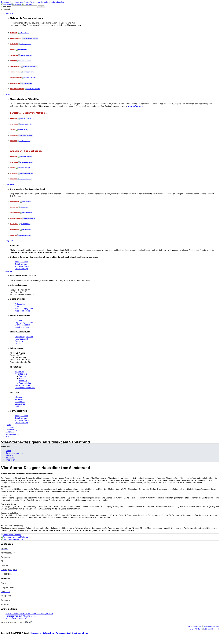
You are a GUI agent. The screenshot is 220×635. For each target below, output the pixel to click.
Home (8, 451)
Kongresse (10, 432)
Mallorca (9, 13)
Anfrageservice (21, 262)
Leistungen (10, 184)
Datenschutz (48, 633)
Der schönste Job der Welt (17, 618)
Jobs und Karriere (22, 311)
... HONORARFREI (193, 626)
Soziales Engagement (24, 308)
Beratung (18, 320)
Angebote (10, 240)
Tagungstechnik (21, 339)
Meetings (9, 425)
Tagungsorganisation (24, 322)
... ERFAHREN (195, 629)
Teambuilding (25, 383)
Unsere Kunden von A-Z (25, 387)
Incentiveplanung (22, 327)
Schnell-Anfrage (22, 266)
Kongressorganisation (24, 336)
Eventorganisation (22, 325)
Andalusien (10, 460)
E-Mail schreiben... (80, 633)
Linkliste (18, 406)
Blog (7, 436)
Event (21, 378)
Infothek (18, 397)
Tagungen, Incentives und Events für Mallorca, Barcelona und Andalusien (32, 2)
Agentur (9, 271)
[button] (5, 9)
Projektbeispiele (22, 374)
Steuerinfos (20, 401)
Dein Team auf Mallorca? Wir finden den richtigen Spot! (29, 613)
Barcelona (10, 457)
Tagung (22, 376)
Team (17, 306)
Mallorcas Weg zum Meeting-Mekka (21, 616)
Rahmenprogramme (14, 453)
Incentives (10, 427)
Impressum (36, 633)
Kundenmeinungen (22, 385)
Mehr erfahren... (135, 106)
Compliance (20, 404)
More (8, 94)
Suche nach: (6, 7)
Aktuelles (19, 399)
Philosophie (20, 304)
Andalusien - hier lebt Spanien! (26, 151)
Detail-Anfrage (21, 264)
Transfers (19, 341)
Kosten (18, 343)
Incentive (23, 381)
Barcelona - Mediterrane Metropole (28, 113)
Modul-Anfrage (21, 268)
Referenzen (19, 371)
